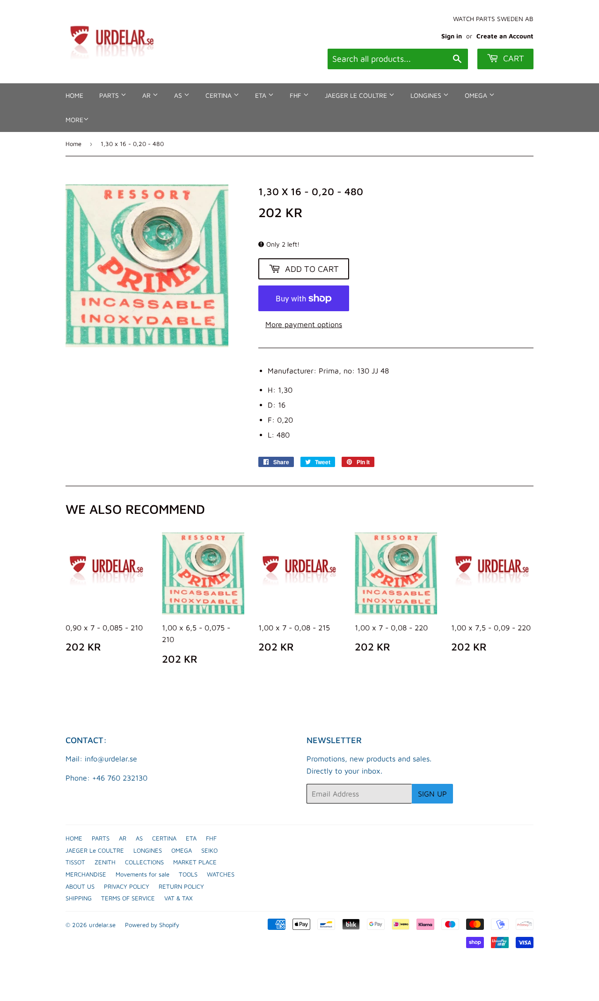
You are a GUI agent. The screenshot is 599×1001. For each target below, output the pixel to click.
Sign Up (432, 793)
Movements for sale (142, 874)
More (74, 120)
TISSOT (75, 862)
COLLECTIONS (144, 862)
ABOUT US (80, 886)
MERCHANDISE (86, 874)
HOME (74, 95)
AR (147, 95)
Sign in (451, 36)
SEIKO (209, 850)
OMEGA (477, 95)
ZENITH (105, 862)
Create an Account (504, 36)
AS (179, 95)
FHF (296, 95)
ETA (261, 95)
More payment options (303, 324)
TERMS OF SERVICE (128, 898)
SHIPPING (79, 898)
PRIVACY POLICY (126, 886)
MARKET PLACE (195, 862)
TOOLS (188, 874)
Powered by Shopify (152, 924)
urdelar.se (102, 924)
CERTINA (219, 95)
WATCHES (220, 874)
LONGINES (426, 95)
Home (73, 143)
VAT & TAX (178, 898)
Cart (512, 58)
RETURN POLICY (181, 886)
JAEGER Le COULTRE (357, 95)
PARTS (110, 95)
